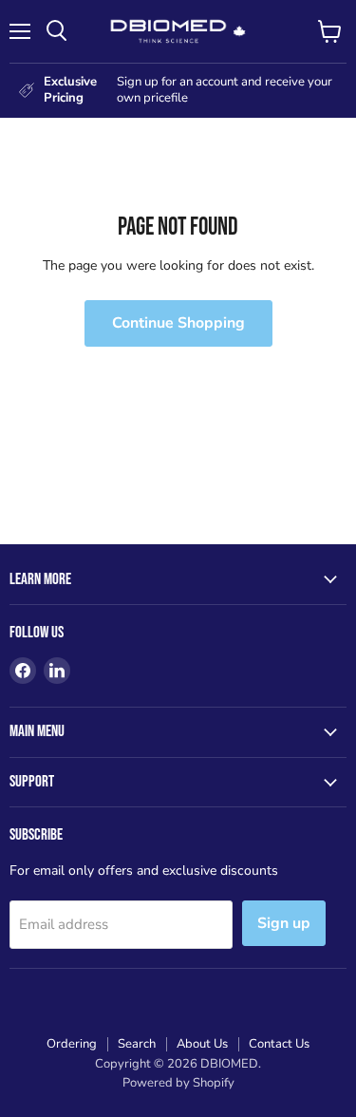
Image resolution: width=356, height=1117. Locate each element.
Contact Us (279, 1043)
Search (137, 1043)
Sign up (283, 923)
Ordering (72, 1043)
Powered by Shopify (178, 1082)
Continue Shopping (178, 322)
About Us (202, 1043)
